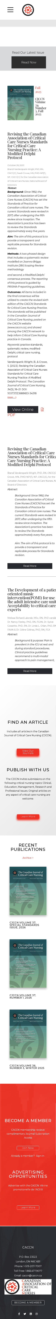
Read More (29, 566)
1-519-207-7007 (33, 1266)
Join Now (28, 1148)
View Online (22, 409)
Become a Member (28, 1302)
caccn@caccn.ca (32, 1275)
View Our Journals (28, 752)
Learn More (28, 816)
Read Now (28, 62)
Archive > (28, 858)
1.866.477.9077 (33, 1270)
